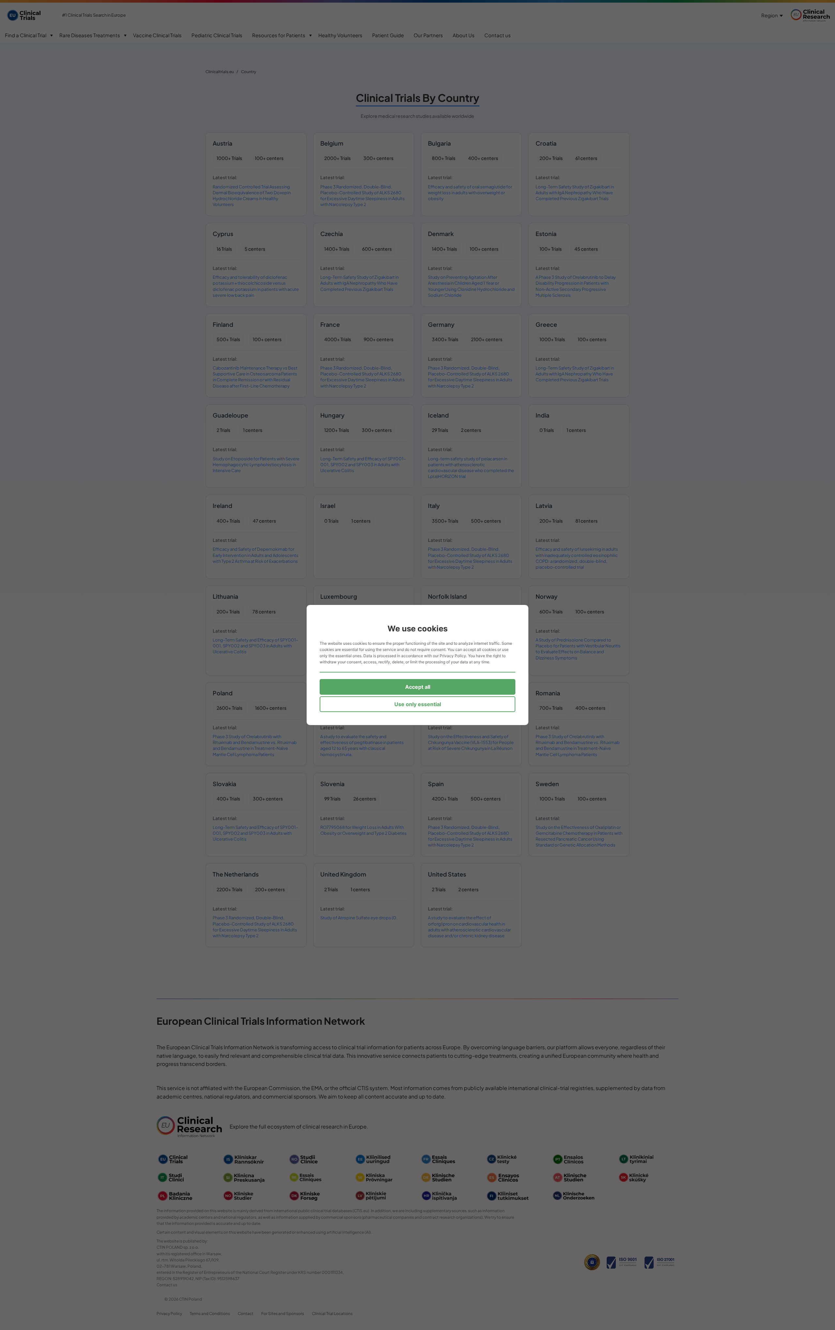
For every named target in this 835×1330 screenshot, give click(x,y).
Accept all (417, 687)
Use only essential (417, 704)
